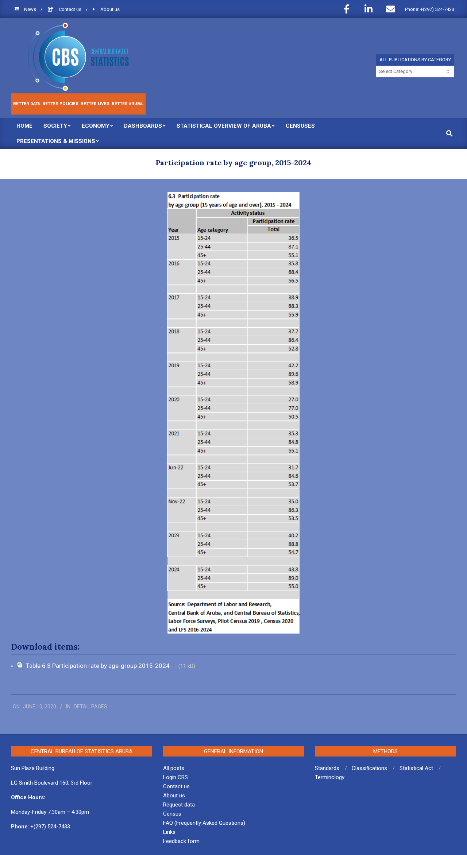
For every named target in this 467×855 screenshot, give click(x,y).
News (30, 9)
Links (169, 832)
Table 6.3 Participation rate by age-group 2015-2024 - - (102, 665)
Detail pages (90, 706)
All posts (173, 768)
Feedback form (181, 841)
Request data (179, 804)
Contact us (70, 9)
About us (110, 9)
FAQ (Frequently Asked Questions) (204, 823)
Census (172, 813)
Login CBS (175, 777)
